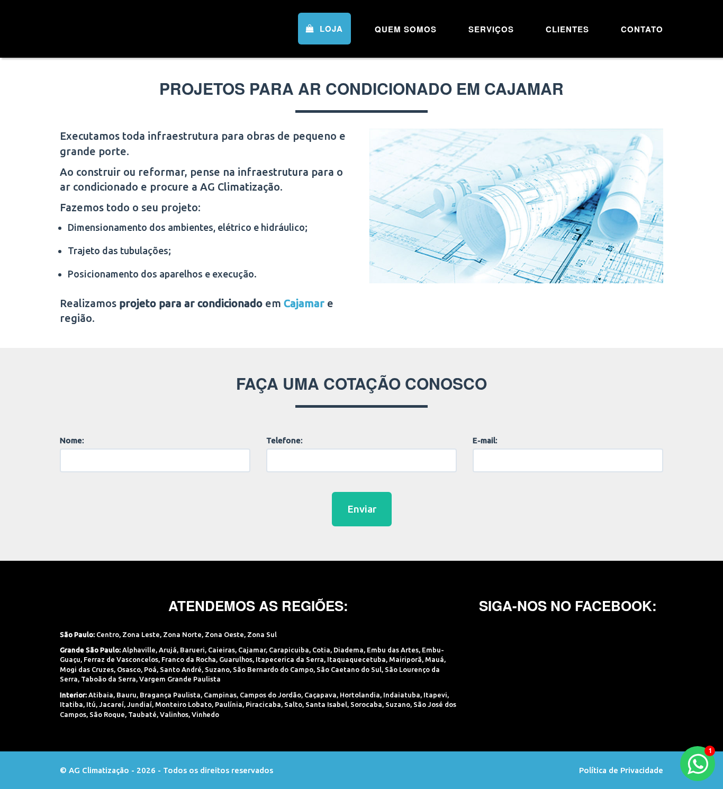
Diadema (348, 649)
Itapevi (435, 694)
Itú (91, 704)
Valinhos (174, 714)
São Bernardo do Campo (273, 669)
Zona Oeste (224, 634)
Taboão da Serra (108, 679)
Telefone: (284, 440)
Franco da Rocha (188, 659)
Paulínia (228, 704)
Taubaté (142, 714)
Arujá (168, 649)
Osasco (129, 669)
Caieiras (221, 649)
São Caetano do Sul (349, 669)
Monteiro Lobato (183, 704)
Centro (107, 634)
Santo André (181, 669)
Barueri (192, 649)
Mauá (434, 659)
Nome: (72, 440)
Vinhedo (205, 714)
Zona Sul (262, 634)
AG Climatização (127, 27)
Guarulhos (235, 659)
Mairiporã (405, 659)
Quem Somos (406, 29)
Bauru (126, 694)
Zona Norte (182, 634)
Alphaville (139, 649)
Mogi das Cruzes (87, 669)
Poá (150, 669)
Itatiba (71, 704)
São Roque (107, 714)
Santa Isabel (326, 704)
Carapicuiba (289, 649)
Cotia (321, 649)
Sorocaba (366, 704)
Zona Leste (141, 634)
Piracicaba (263, 704)
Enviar (361, 509)
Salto (293, 704)
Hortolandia (360, 694)
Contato (642, 29)
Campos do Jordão (270, 694)
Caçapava (320, 694)
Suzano (217, 669)
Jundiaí (139, 704)
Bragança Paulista (170, 694)
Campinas (220, 694)
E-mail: (485, 440)
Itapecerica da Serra (290, 659)
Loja (330, 28)
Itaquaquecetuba (356, 659)
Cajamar (252, 649)
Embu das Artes (393, 649)
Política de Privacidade (621, 770)
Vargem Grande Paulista (180, 679)
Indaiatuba (401, 694)
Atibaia (100, 694)
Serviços (491, 29)
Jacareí (111, 704)
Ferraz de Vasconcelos (121, 659)
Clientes (567, 29)
